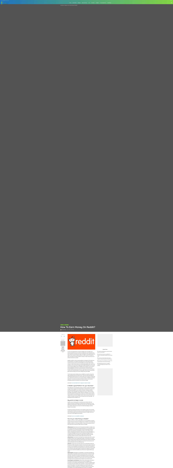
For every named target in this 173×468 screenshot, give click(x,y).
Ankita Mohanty (64, 329)
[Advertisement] (105, 340)
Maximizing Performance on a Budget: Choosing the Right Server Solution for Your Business (103, 364)
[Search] (171, 2)
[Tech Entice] (4, 2)
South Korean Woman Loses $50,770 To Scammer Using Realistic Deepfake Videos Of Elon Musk (104, 355)
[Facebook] (170, 0)
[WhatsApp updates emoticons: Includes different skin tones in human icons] (63, 343)
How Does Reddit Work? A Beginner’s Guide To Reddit (81, 382)
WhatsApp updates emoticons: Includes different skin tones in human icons (63, 349)
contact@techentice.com (5, 0)
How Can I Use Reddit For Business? (78, 416)
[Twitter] (171, 0)
